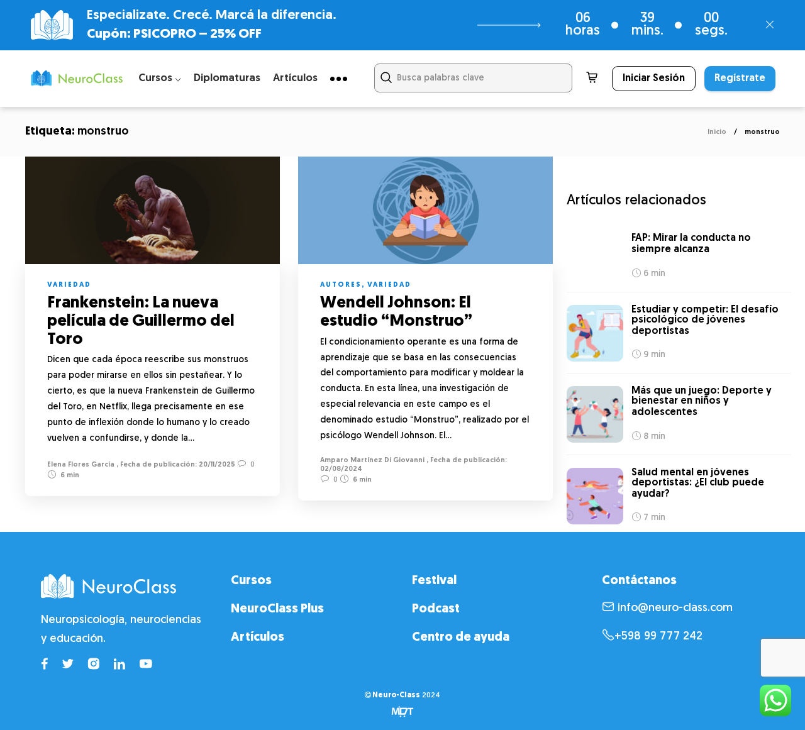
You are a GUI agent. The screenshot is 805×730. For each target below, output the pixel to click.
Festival (434, 581)
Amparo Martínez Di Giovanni (372, 460)
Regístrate (739, 79)
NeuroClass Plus (277, 609)
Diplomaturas (227, 78)
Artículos (295, 78)
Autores (341, 285)
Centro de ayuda (460, 637)
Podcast (436, 609)
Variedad (69, 285)
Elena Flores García (80, 465)
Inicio (717, 132)
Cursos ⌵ (159, 78)
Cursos (251, 581)
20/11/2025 (216, 465)
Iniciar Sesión (654, 79)
